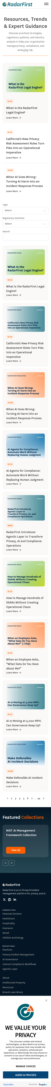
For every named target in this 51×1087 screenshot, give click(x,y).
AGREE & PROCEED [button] (25, 1075)
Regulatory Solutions (13, 218)
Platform (7, 949)
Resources (8, 987)
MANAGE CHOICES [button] (26, 1066)
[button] (46, 1000)
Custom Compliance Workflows (19, 964)
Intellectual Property (14, 982)
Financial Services (12, 913)
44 (38, 798)
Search (6, 231)
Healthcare (9, 918)
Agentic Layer (10, 968)
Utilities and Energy (13, 937)
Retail (6, 932)
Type (5, 204)
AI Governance (10, 959)
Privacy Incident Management (18, 954)
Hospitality (9, 923)
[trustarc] (42, 1084)
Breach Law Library (13, 992)
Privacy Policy (8, 1084)
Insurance (8, 928)
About (6, 977)
